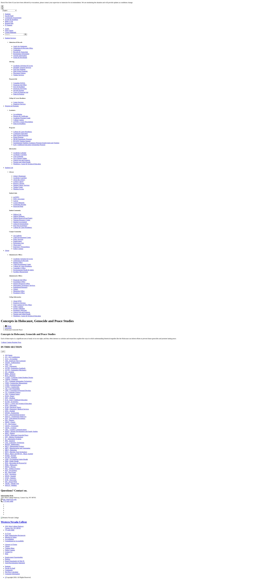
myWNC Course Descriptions (23, 122)
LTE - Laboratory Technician (14, 442)
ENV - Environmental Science (15, 415)
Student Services (10, 38)
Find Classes (9, 30)
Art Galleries (17, 236)
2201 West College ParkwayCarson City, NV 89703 (14, 527)
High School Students (20, 71)
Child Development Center (22, 237)
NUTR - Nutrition (11, 457)
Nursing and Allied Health (21, 162)
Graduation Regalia (19, 204)
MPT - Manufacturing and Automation (17, 448)
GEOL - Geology (10, 428)
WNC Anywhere (18, 199)
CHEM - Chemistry (11, 379)
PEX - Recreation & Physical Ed (15, 463)
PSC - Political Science (12, 469)
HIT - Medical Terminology (14, 437)
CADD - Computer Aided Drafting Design (19, 377)
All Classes (8, 355)
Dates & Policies (18, 94)
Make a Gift (9, 21)
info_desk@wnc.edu (9, 499)
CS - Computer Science (12, 392)
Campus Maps (9, 548)
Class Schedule (18, 156)
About (7, 250)
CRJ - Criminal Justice (12, 394)
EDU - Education (10, 405)
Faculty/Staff (9, 16)
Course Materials (10, 32)
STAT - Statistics (10, 478)
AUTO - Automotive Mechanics (15, 370)
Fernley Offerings (19, 308)
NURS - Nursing (10, 456)
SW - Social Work (11, 482)
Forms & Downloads (20, 57)
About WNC (17, 301)
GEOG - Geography (11, 426)
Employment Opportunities (14, 557)
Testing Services (18, 75)
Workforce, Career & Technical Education (27, 164)
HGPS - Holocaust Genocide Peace (16, 435)
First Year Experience (20, 226)
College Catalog (18, 120)
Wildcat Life (17, 214)
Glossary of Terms (11, 544)
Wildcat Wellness (18, 216)
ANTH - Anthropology (12, 363)
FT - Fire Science (10, 424)
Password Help (18, 206)
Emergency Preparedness (21, 247)
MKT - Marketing (11, 450)
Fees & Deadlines (19, 87)
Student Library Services (21, 185)
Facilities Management (20, 272)
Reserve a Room (18, 183)
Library (15, 289)
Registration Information (21, 54)
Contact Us (8, 552)
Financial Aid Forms (20, 88)
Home (9, 326)
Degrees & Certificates (20, 116)
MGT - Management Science (14, 446)
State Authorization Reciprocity (15, 535)
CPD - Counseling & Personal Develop (18, 390)
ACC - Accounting (11, 359)
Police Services (18, 239)
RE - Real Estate (10, 472)
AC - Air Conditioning (12, 357)
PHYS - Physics (10, 467)
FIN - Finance (9, 420)
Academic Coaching (20, 155)
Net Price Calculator (11, 572)
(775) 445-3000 (8, 501)
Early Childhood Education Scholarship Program (29, 145)
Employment (17, 241)
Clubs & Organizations (20, 224)
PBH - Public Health (12, 461)
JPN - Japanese (10, 441)
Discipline (8, 328)
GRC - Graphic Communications (16, 429)
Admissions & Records (20, 261)
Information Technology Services (24, 285)
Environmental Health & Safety (23, 270)
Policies (7, 559)
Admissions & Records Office (23, 48)
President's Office (19, 293)
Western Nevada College (14, 522)
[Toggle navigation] (3, 352)
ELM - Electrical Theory (13, 407)
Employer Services (19, 104)
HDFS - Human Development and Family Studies (21, 431)
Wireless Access (18, 189)
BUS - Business (10, 376)
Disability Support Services (22, 67)
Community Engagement (13, 18)
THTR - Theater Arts (12, 483)
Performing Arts (18, 243)
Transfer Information (20, 56)
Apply (7, 29)
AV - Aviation (9, 372)
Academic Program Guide (21, 118)
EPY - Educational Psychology (15, 418)
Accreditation (17, 114)
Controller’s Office (19, 268)
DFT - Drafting (10, 398)
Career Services (18, 102)
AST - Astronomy (11, 366)
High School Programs (20, 135)
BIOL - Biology (10, 374)
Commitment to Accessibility (14, 541)
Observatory (17, 245)
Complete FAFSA (19, 83)
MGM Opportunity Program (22, 139)
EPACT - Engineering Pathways (15, 416)
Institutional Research (20, 287)
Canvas (15, 201)
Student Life (9, 168)
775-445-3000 (9, 530)
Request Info (9, 23)
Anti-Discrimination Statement (15, 563)
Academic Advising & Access (23, 66)
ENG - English (10, 411)
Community (9, 570)
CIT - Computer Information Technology (18, 381)
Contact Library (18, 181)
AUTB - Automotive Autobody (15, 368)
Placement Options (19, 73)
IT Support (8, 25)
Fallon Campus (18, 249)
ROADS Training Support (22, 141)
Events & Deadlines (11, 19)
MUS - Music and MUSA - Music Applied (19, 454)
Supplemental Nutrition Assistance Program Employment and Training (36, 143)
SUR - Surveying (10, 480)
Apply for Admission (20, 46)
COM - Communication (13, 385)
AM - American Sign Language (15, 361)
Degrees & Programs (12, 106)
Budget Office (18, 262)
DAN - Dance (9, 396)
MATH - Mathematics (12, 444)
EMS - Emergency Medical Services (17, 409)
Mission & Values (11, 537)
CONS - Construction (12, 387)
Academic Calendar (19, 153)
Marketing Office (19, 291)
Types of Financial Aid (20, 92)
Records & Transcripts (20, 52)
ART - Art (8, 364)
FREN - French (10, 422)
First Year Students (19, 69)
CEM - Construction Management (16, 383)
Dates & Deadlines (19, 124)
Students (8, 14)
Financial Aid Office (20, 85)
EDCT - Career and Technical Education (18, 403)
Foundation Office (19, 282)
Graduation (17, 50)
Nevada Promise (18, 90)
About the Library (19, 180)
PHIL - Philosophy (11, 465)
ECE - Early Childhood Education (16, 400)
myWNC (16, 197)
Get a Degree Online (20, 158)
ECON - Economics (11, 402)
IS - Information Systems (13, 439)
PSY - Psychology (11, 470)
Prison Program (18, 137)
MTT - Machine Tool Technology (16, 452)
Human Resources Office (21, 283)
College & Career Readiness (22, 132)
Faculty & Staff (10, 568)
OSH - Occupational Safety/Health (16, 459)
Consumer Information (12, 574)
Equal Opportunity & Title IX (14, 561)
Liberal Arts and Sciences (21, 160)
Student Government (20, 222)
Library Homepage (19, 176)
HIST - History (10, 433)
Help (6, 554)
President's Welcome (20, 310)
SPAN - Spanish (10, 476)
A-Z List (8, 533)
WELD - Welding (11, 485)
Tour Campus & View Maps (22, 305)
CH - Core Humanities (12, 389)
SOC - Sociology (10, 474)
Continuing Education (20, 133)
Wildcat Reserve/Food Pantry (22, 218)
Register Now (16, 342)
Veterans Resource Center (21, 220)
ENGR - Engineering (12, 413)
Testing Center (18, 187)
